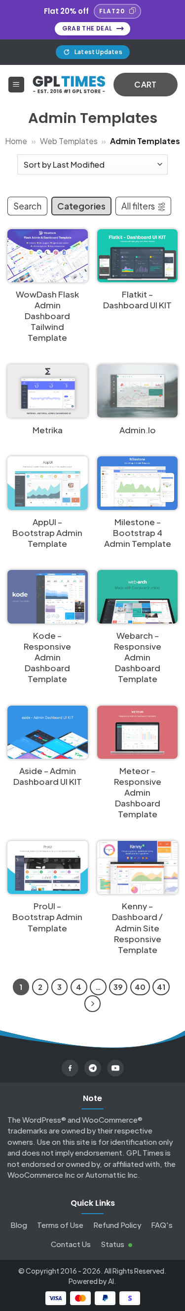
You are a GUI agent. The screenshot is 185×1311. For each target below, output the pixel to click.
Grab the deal (87, 28)
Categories (81, 206)
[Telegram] (92, 1068)
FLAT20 (112, 11)
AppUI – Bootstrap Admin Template (47, 532)
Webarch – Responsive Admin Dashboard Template (137, 657)
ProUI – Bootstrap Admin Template (47, 916)
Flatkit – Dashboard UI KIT (137, 299)
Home (16, 141)
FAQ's (162, 1224)
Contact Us (71, 1244)
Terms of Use (60, 1224)
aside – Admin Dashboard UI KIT (47, 776)
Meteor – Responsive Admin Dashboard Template (137, 792)
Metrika (48, 429)
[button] (16, 85)
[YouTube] (115, 1068)
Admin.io (137, 429)
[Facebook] (70, 1068)
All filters (138, 206)
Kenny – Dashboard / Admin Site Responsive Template (137, 927)
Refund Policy (117, 1224)
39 (118, 986)
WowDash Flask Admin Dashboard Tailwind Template (47, 316)
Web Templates (69, 141)
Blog (18, 1224)
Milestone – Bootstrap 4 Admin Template (137, 532)
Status (113, 1244)
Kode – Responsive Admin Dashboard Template (47, 657)
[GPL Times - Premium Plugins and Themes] (69, 84)
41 (161, 986)
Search (27, 206)
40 (140, 986)
